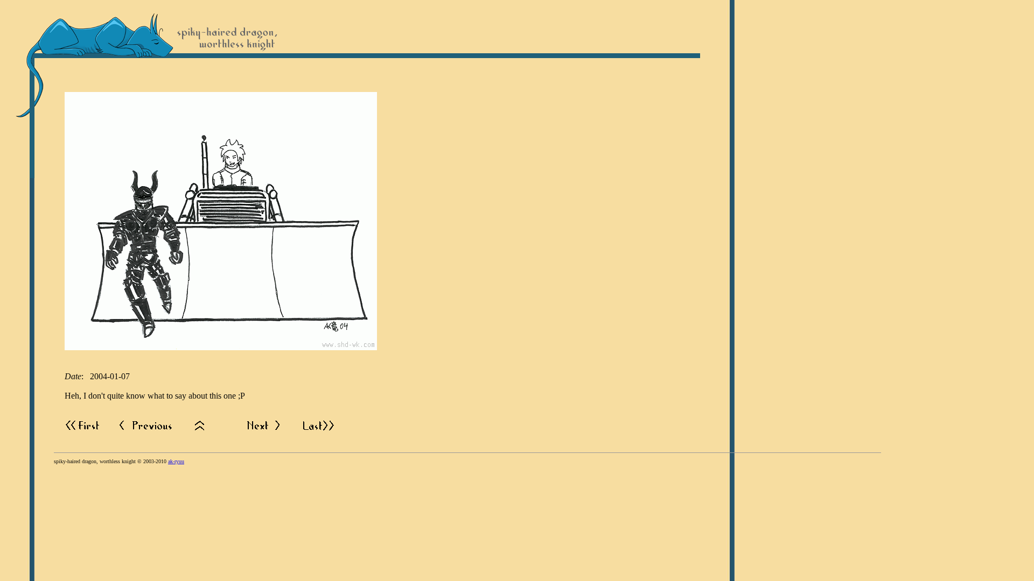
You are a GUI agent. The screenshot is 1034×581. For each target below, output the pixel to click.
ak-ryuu (176, 461)
